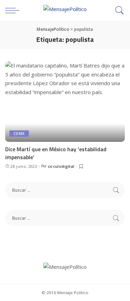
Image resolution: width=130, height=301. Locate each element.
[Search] (118, 10)
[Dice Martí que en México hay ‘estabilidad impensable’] (65, 101)
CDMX (19, 133)
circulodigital (61, 166)
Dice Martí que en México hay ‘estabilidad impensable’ (55, 153)
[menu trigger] (14, 10)
